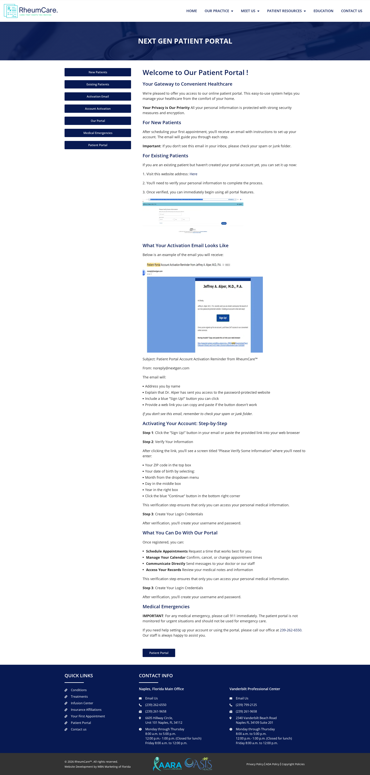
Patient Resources (284, 11)
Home (191, 11)
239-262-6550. (291, 630)
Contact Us (351, 11)
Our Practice (217, 11)
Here (193, 174)
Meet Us (248, 11)
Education (323, 11)
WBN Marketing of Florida (114, 766)
